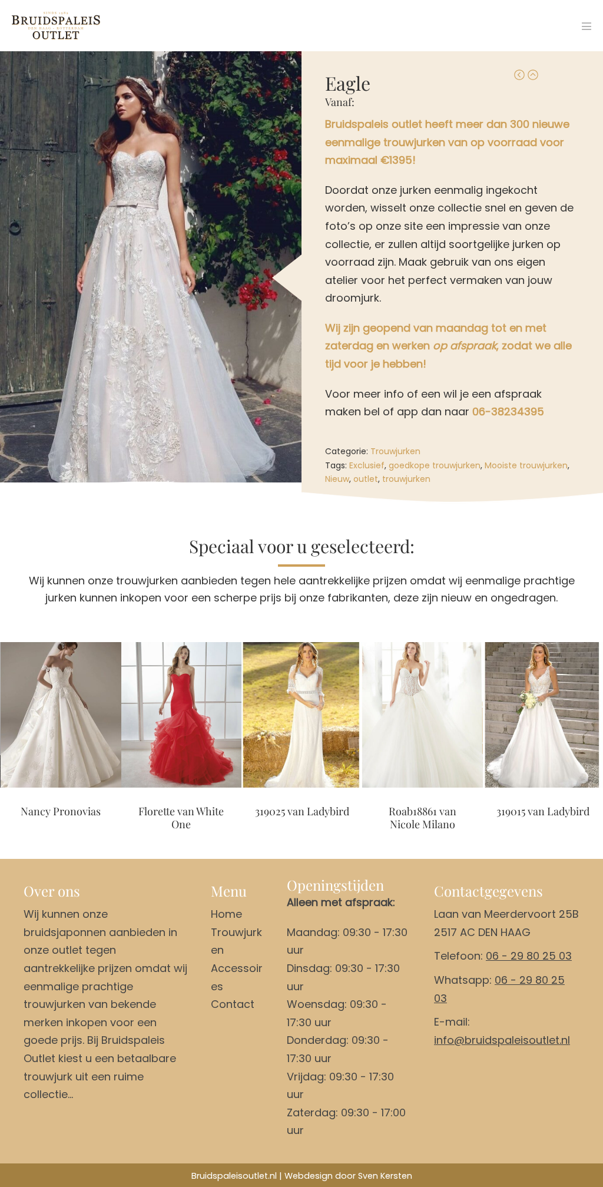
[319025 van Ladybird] (301, 715)
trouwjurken (406, 479)
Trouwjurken (395, 451)
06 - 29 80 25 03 (529, 955)
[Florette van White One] (181, 715)
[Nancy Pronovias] (61, 715)
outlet (365, 479)
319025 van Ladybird (302, 811)
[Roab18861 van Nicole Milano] (422, 715)
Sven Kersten (385, 1176)
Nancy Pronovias (61, 811)
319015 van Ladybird (542, 811)
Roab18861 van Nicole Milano (422, 818)
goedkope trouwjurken (435, 465)
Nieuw (337, 479)
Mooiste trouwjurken (526, 465)
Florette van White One (181, 818)
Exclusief (367, 465)
